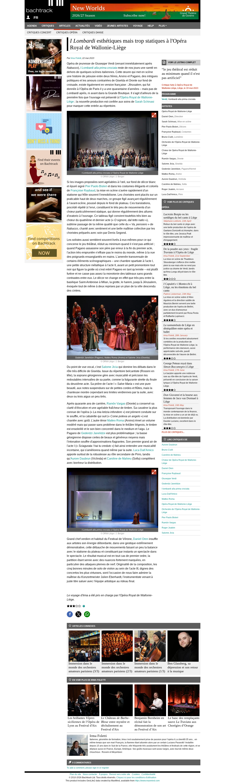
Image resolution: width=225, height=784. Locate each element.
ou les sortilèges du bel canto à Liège (180, 216)
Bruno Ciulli (167, 450)
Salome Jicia (110, 366)
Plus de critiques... (173, 432)
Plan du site (75, 774)
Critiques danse (93, 32)
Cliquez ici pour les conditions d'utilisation (136, 777)
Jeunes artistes (117, 25)
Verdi (164, 99)
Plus (162, 25)
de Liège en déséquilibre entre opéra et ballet (179, 328)
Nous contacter (90, 774)
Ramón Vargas (116, 403)
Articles (64, 25)
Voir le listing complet (182, 62)
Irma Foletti (76, 58)
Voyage (138, 25)
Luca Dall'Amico (143, 450)
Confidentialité (148, 774)
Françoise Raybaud (83, 190)
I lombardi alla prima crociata (175, 489)
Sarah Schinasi (144, 101)
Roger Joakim (168, 527)
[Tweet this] (78, 614)
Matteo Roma (115, 420)
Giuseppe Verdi (169, 478)
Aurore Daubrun (80, 458)
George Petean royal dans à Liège (178, 365)
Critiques (48, 25)
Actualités (82, 25)
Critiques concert (39, 32)
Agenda (32, 25)
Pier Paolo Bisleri (96, 186)
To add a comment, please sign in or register (88, 768)
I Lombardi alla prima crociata (98, 67)
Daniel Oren (140, 538)
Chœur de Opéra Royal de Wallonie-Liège (179, 461)
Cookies (136, 774)
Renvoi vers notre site (119, 774)
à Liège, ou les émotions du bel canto (179, 287)
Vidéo (98, 25)
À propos (103, 774)
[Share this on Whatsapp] (87, 614)
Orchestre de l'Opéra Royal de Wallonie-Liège (181, 511)
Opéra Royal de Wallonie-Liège (177, 504)
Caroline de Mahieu (119, 458)
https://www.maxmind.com (147, 780)
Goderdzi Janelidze (93, 433)
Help (151, 25)
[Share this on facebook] (70, 614)
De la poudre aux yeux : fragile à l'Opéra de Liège (180, 250)
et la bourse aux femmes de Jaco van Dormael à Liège (180, 398)
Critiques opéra (67, 32)
